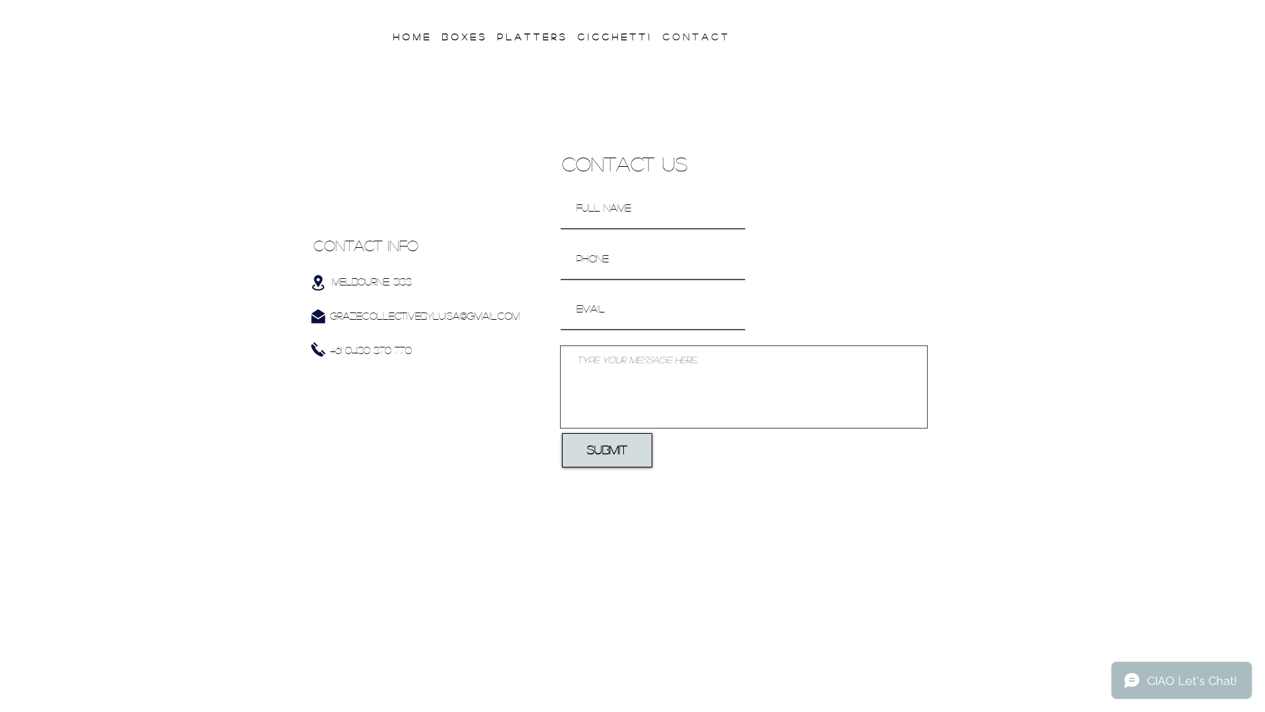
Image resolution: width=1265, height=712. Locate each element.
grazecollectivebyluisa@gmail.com (425, 315)
